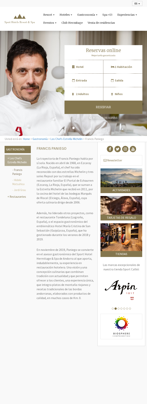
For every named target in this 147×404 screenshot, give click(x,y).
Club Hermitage (72, 22)
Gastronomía (86, 14)
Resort (48, 14)
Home (26, 139)
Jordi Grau (20, 190)
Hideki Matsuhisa (18, 182)
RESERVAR (103, 107)
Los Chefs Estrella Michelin (66, 139)
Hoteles (65, 14)
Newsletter (114, 160)
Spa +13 (107, 14)
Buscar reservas (105, 117)
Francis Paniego (17, 172)
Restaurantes (17, 196)
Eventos (49, 22)
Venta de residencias (101, 22)
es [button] (136, 3)
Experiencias (126, 14)
